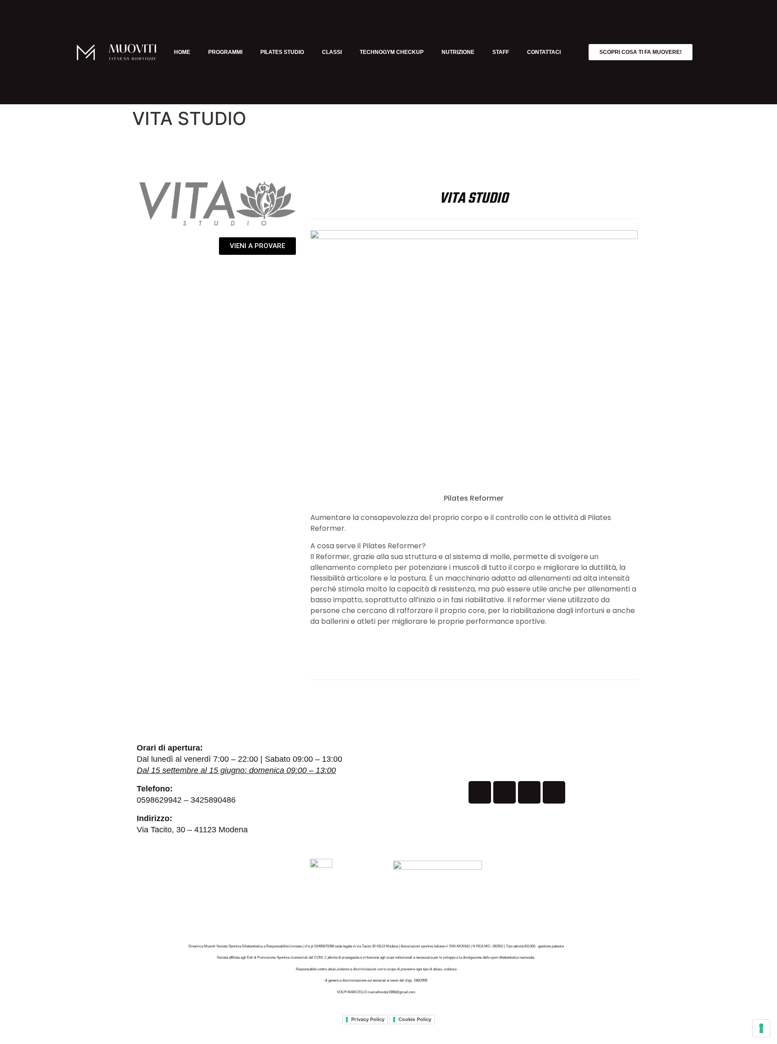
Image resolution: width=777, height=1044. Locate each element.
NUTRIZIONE (458, 52)
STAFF (500, 52)
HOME (182, 52)
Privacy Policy (367, 1019)
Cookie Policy (414, 1019)
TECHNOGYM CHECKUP (392, 52)
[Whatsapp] (554, 792)
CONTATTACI (544, 52)
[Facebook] (480, 792)
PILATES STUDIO (282, 52)
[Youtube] (529, 792)
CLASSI (332, 52)
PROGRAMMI (225, 52)
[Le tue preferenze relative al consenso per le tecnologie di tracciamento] (761, 1028)
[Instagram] (504, 792)
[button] (473, 353)
